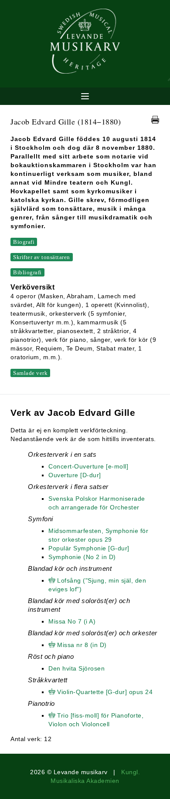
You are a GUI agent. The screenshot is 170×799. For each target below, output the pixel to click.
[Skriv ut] (155, 119)
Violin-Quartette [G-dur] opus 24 (105, 691)
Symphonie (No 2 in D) (82, 556)
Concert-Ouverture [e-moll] (88, 466)
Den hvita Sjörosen (76, 668)
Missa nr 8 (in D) (82, 644)
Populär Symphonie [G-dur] (88, 548)
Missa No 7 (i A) (71, 621)
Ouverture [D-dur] (74, 475)
